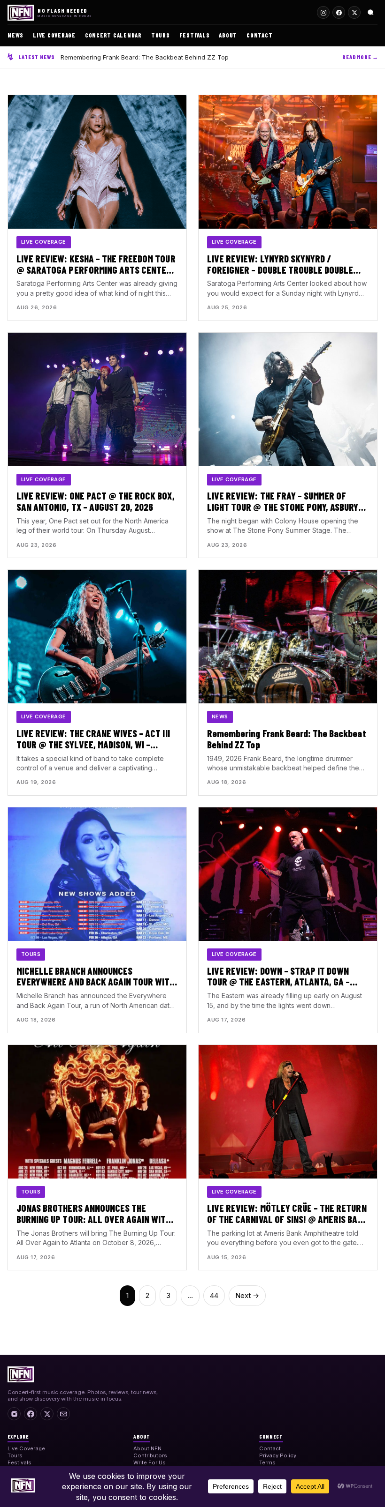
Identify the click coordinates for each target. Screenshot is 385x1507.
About (228, 35)
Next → (247, 1295)
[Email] (63, 1413)
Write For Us (149, 1462)
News (15, 35)
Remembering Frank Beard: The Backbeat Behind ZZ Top (145, 57)
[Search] (370, 12)
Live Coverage (54, 35)
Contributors (150, 1455)
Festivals (194, 35)
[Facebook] (338, 12)
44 (214, 1295)
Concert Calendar (113, 35)
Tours (160, 35)
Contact (259, 35)
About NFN (147, 1448)
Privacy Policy (277, 1455)
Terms (267, 1462)
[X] (47, 1413)
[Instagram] (323, 12)
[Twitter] (354, 12)
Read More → (360, 56)
